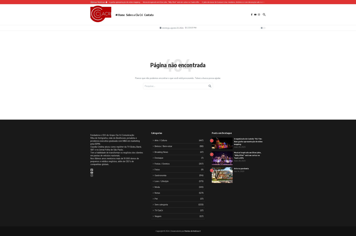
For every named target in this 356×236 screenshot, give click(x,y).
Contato (149, 15)
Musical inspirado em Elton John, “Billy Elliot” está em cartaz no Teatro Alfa (247, 155)
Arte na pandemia (241, 168)
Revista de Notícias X (193, 231)
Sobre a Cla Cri (134, 15)
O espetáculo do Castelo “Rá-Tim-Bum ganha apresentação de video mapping (248, 141)
